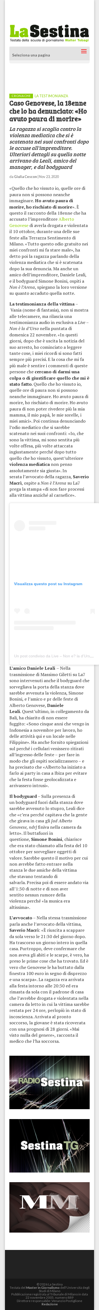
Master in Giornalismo (43, 1287)
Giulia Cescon (25, 176)
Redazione (50, 1304)
